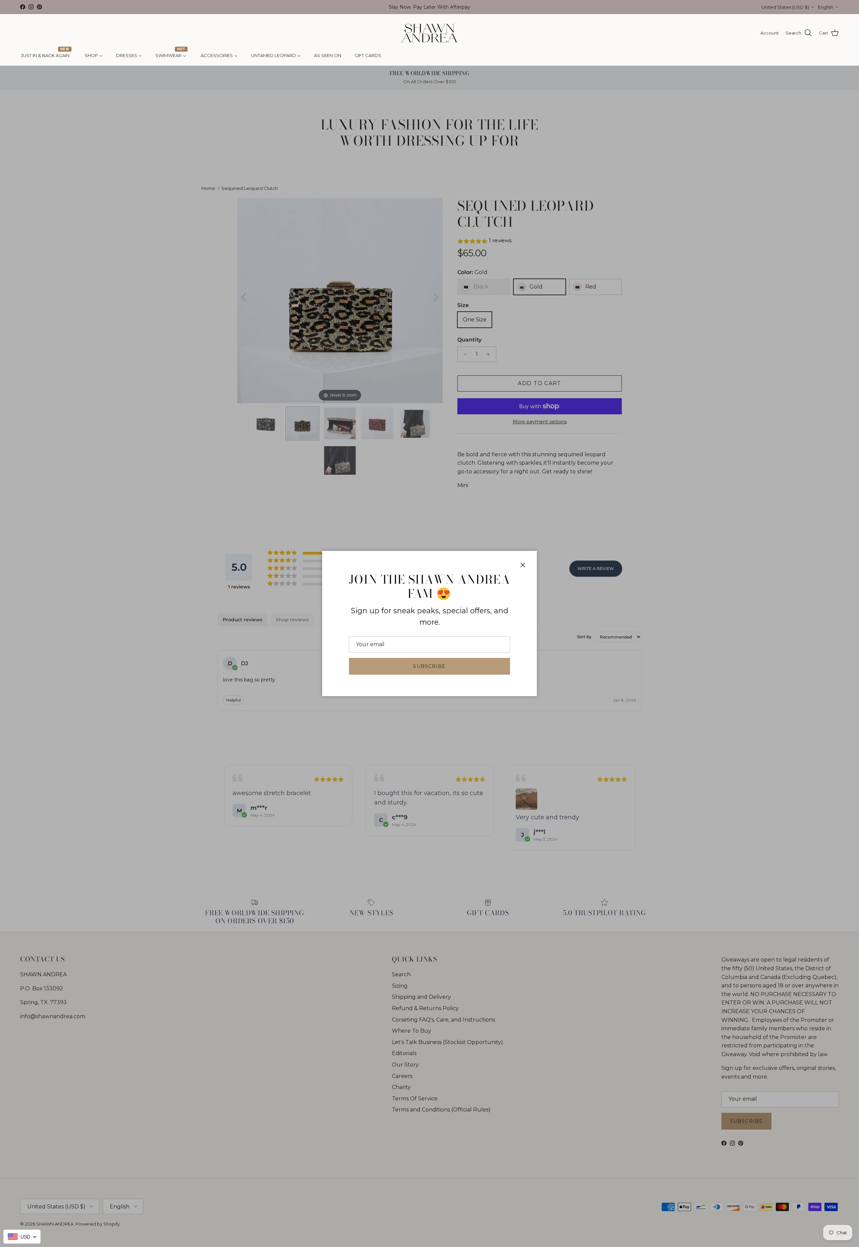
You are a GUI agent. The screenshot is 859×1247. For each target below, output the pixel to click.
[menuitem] (46, 55)
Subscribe (429, 666)
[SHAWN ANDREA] (429, 33)
